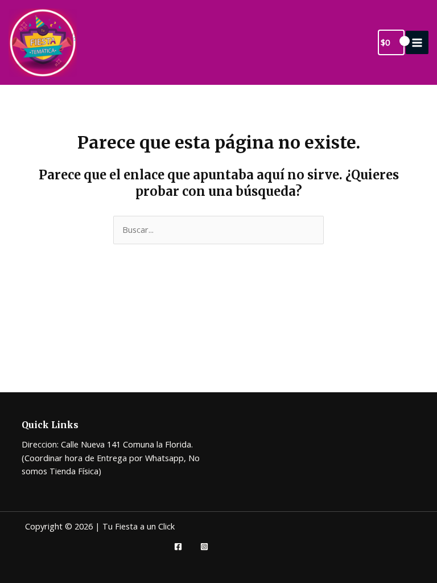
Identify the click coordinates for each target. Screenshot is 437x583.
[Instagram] (204, 547)
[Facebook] (178, 547)
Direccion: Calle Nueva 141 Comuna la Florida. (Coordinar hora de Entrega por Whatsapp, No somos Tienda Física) (111, 457)
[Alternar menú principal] (417, 42)
